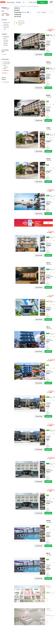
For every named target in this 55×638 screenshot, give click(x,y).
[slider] (2, 13)
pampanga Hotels (23, 6)
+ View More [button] (4, 73)
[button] (8, 8)
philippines (16, 6)
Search (42, 2)
